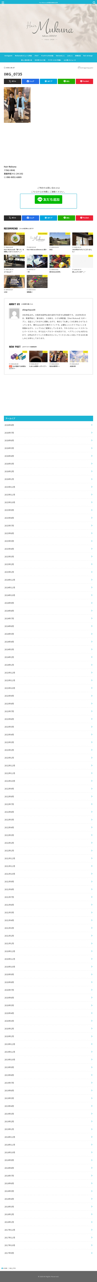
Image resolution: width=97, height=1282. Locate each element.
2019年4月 (9, 1106)
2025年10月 (9, 502)
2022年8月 (9, 796)
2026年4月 (9, 455)
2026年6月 (9, 440)
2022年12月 (9, 765)
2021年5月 (9, 912)
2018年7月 (9, 1175)
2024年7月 (9, 618)
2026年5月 (9, 448)
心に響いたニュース (70, 60)
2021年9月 (9, 881)
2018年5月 (9, 1191)
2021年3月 (9, 928)
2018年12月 (9, 1137)
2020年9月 (9, 974)
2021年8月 (9, 889)
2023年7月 (9, 711)
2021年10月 (9, 873)
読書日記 (78, 56)
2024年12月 (9, 579)
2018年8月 (9, 1167)
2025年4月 (9, 548)
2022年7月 (9, 804)
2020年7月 (9, 989)
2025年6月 (9, 533)
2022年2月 (9, 842)
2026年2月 (9, 471)
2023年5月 (9, 726)
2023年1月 (9, 757)
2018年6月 (9, 1183)
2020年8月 (9, 982)
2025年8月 (9, 517)
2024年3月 (9, 649)
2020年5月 (9, 1005)
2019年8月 (9, 1075)
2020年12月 (9, 951)
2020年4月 (9, 1013)
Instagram (8, 56)
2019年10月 (9, 1059)
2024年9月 (9, 602)
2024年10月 (9, 595)
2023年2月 (9, 750)
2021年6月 (9, 904)
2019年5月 (9, 1098)
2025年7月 (9, 525)
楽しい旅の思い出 (26, 60)
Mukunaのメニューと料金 (23, 56)
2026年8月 (9, 425)
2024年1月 (9, 664)
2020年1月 (9, 1036)
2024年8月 (9, 610)
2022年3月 (9, 835)
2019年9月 (9, 1067)
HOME (5, 1268)
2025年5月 (9, 541)
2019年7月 (9, 1082)
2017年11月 (9, 1237)
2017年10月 (9, 1245)
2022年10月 (9, 780)
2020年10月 (9, 966)
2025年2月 (9, 564)
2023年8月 (9, 703)
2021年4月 (9, 920)
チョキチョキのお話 (47, 56)
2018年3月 (9, 1206)
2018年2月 (9, 1214)
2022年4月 (9, 827)
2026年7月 (9, 432)
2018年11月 (9, 1144)
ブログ (36, 56)
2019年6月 (9, 1090)
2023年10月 (9, 688)
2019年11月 (9, 1051)
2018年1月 (9, 1222)
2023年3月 (9, 742)
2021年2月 (9, 935)
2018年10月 (9, 1152)
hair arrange (88, 56)
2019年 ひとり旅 (40, 60)
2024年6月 (9, 626)
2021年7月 (9, 897)
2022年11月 (9, 773)
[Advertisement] (48, 143)
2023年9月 (9, 695)
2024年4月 (9, 641)
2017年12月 (9, 1229)
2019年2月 (9, 1121)
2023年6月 (9, 719)
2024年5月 (9, 633)
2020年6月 (9, 997)
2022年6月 (9, 811)
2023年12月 (9, 672)
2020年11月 (9, 958)
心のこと (70, 56)
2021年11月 (9, 866)
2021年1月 (9, 943)
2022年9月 (9, 788)
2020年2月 (9, 1028)
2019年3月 (9, 1113)
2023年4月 (9, 734)
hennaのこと (60, 56)
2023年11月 (9, 680)
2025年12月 (9, 486)
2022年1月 (9, 850)
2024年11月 (9, 587)
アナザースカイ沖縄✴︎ (54, 60)
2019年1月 (9, 1129)
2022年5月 (9, 819)
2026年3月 (9, 463)
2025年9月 (9, 510)
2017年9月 (9, 1253)
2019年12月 (9, 1044)
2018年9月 (9, 1160)
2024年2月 (9, 657)
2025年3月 (9, 556)
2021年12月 (9, 858)
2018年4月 (9, 1198)
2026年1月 (9, 479)
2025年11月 (9, 494)
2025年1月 (9, 571)
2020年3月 (9, 1020)
